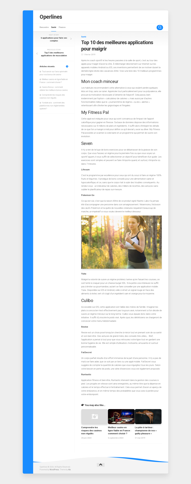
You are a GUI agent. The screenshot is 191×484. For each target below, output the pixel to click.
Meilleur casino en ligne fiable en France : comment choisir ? (119, 430)
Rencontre (44, 27)
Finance (62, 27)
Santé (53, 27)
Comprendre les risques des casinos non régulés (91, 430)
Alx (69, 470)
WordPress (54, 470)
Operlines (51, 17)
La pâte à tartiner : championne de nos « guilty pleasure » (146, 430)
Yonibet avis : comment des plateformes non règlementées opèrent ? (52, 106)
